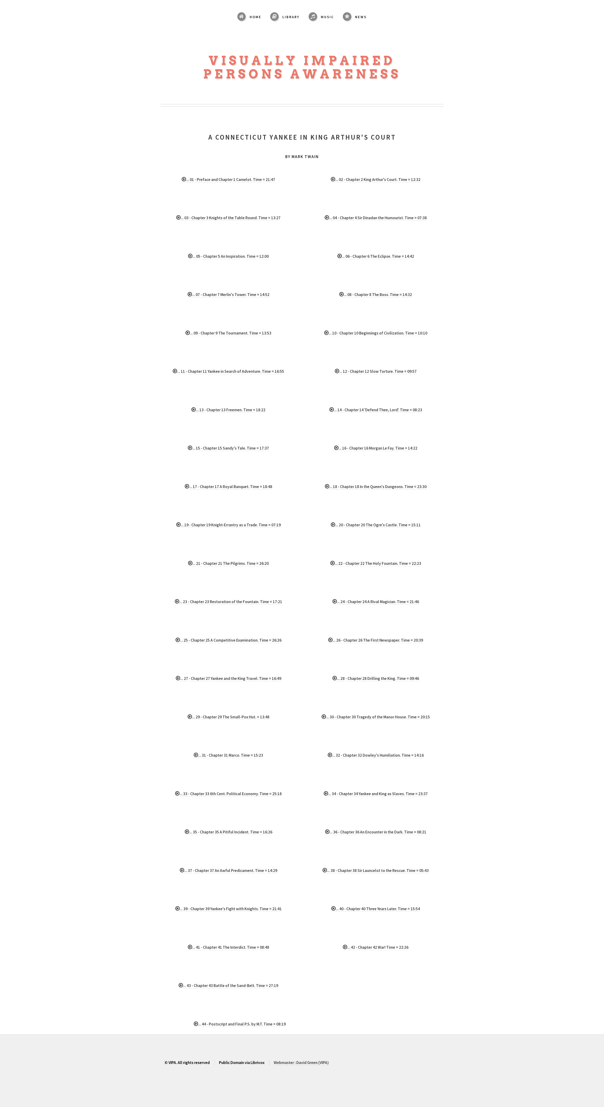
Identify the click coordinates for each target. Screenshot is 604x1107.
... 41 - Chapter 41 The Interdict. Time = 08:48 (230, 947)
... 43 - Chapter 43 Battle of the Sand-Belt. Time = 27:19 (230, 985)
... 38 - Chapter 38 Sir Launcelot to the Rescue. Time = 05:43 (378, 870)
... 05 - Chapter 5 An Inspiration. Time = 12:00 (231, 256)
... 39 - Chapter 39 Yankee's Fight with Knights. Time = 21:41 (231, 908)
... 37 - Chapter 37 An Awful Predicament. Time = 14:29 (230, 870)
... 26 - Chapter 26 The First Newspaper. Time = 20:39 (378, 640)
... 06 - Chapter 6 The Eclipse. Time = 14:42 (378, 256)
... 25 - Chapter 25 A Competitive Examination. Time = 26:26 (230, 640)
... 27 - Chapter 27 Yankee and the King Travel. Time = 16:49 (230, 678)
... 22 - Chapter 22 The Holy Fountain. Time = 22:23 (378, 563)
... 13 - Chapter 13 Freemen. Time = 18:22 (230, 409)
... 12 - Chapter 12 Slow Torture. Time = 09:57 (378, 371)
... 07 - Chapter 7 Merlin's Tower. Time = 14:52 (230, 294)
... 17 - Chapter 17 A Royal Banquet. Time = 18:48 (230, 486)
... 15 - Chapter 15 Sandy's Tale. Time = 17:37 (230, 448)
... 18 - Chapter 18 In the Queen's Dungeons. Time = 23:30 (378, 486)
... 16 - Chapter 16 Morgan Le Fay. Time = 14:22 (378, 448)
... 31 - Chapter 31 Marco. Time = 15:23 (230, 755)
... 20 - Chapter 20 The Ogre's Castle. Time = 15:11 (378, 525)
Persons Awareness (302, 74)
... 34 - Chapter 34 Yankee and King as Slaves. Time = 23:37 (378, 793)
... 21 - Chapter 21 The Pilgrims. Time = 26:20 (231, 563)
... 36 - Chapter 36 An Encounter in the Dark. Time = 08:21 (378, 832)
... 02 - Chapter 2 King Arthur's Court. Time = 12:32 (377, 179)
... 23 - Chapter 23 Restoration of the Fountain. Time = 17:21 (230, 601)
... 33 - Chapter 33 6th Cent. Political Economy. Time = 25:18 (231, 793)
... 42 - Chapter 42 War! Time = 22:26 (377, 947)
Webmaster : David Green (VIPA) (301, 1062)
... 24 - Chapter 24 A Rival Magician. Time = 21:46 (378, 601)
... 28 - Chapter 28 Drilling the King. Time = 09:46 (378, 678)
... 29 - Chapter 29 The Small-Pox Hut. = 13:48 (230, 717)
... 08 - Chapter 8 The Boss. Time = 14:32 (378, 294)
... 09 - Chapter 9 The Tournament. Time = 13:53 (230, 333)
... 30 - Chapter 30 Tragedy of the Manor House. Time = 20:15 (378, 717)
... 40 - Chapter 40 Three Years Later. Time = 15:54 (378, 908)
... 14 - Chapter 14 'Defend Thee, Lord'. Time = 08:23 (378, 409)
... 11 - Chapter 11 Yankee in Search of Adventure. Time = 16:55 (230, 371)
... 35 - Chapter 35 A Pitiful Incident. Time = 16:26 (230, 832)
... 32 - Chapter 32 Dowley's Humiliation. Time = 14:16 (378, 755)
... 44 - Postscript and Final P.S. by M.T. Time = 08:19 (242, 1024)
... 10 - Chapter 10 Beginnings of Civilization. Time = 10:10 (378, 333)
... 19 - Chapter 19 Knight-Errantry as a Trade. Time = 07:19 (231, 525)
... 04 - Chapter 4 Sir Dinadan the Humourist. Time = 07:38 (378, 217)
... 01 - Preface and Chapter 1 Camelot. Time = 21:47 (230, 179)
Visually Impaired (302, 60)
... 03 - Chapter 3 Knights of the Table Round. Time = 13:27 (231, 217)
